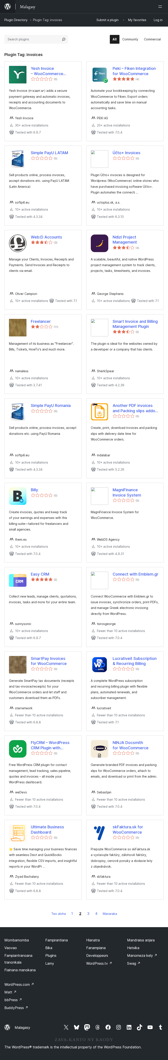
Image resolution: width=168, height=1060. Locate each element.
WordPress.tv (99, 963)
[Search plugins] (63, 39)
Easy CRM (40, 574)
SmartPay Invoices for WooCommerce (49, 661)
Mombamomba (16, 940)
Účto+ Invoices (126, 152)
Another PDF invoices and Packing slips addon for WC (135, 408)
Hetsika (133, 948)
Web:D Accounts (46, 237)
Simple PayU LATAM (49, 152)
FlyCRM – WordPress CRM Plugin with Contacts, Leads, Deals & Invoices (52, 745)
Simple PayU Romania (51, 405)
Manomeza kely (142, 955)
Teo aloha (58, 914)
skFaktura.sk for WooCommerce (128, 829)
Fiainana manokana (20, 970)
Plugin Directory (16, 20)
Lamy (49, 963)
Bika (48, 948)
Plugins (50, 955)
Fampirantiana (56, 940)
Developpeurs (97, 955)
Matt (10, 992)
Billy (34, 490)
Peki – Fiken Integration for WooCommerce (134, 71)
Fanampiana (96, 948)
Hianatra (93, 940)
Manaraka (110, 914)
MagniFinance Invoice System (127, 492)
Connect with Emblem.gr (135, 574)
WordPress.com (19, 984)
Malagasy (22, 1027)
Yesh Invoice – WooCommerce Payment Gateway (48, 71)
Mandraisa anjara (141, 940)
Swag (133, 963)
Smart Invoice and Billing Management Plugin (135, 324)
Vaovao (10, 948)
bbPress (13, 1000)
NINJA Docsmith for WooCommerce (131, 745)
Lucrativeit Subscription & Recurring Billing (135, 661)
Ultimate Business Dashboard (47, 829)
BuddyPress (16, 1008)
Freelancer (41, 321)
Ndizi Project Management (125, 239)
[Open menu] (161, 6)
